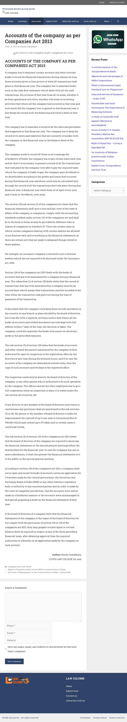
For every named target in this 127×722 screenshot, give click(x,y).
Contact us (71, 695)
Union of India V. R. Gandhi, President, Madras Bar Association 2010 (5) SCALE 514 (107, 134)
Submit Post (51, 21)
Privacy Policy (100, 717)
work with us (90, 21)
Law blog (22, 21)
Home (10, 21)
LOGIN (101, 2)
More (106, 21)
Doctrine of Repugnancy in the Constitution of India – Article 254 (39, 572)
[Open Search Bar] (118, 21)
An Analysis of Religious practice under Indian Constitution (104, 156)
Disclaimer (85, 717)
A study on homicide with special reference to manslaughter (105, 121)
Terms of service (117, 717)
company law (14, 566)
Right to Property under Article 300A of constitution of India (37, 569)
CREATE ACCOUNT (117, 2)
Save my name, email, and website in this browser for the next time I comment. (42, 649)
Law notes (36, 21)
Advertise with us (70, 21)
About (69, 686)
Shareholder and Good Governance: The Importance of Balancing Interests (108, 107)
